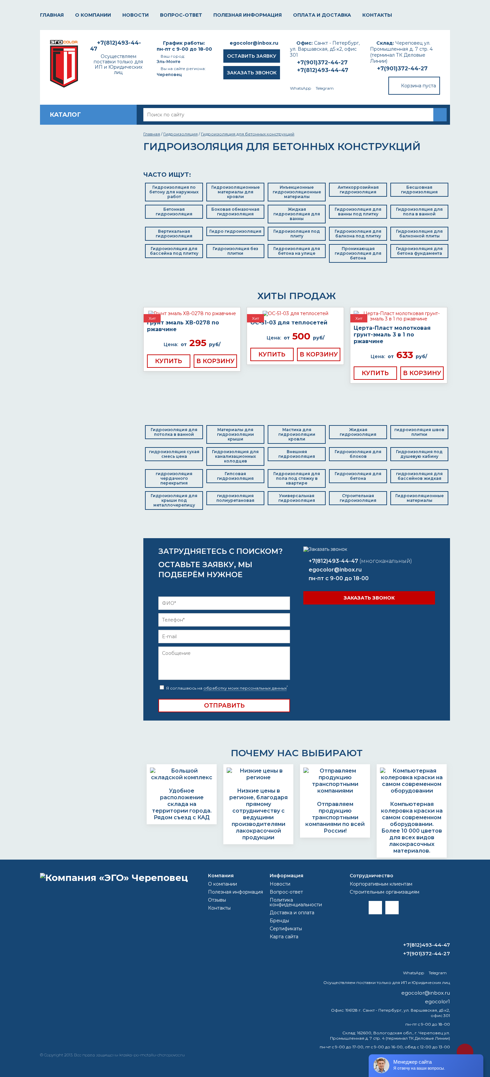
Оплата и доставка (322, 15)
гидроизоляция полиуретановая (235, 498)
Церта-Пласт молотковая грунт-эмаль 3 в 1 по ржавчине (392, 334)
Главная (52, 15)
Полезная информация (247, 15)
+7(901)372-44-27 (402, 68)
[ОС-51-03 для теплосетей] (295, 313)
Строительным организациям (384, 892)
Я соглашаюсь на (226, 688)
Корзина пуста (418, 86)
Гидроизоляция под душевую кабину (419, 454)
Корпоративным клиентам (381, 884)
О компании (93, 15)
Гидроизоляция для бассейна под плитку (174, 251)
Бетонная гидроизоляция (174, 211)
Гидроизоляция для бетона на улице (296, 251)
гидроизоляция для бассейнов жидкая (419, 476)
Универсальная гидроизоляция (296, 498)
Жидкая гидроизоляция (358, 432)
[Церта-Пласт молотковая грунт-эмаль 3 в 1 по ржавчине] (399, 316)
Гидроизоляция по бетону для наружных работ (174, 192)
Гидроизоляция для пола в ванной (419, 211)
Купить (168, 361)
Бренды (279, 921)
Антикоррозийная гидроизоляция (358, 189)
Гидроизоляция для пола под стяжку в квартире (296, 478)
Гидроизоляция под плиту (296, 233)
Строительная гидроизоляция (358, 498)
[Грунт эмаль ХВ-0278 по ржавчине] (192, 313)
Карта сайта (284, 937)
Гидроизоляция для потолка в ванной (174, 432)
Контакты (377, 15)
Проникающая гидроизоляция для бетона (358, 253)
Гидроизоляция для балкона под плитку (358, 233)
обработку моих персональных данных (245, 688)
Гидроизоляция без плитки (235, 251)
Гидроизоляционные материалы (419, 498)
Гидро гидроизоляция (235, 231)
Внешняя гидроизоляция (296, 454)
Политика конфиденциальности (296, 902)
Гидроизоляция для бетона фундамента (419, 251)
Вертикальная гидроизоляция (174, 233)
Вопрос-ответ (181, 15)
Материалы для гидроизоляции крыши (235, 434)
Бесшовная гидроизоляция (419, 189)
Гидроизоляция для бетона (358, 476)
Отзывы (217, 900)
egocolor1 (437, 1001)
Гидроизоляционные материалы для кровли (235, 192)
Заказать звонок (252, 73)
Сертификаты (286, 929)
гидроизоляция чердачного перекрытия (174, 478)
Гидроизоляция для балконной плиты (419, 233)
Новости (135, 15)
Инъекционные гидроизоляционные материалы (297, 192)
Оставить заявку (251, 56)
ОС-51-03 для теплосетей (288, 322)
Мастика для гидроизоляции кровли (296, 434)
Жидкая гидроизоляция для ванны (296, 214)
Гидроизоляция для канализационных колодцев (235, 456)
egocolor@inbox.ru (254, 43)
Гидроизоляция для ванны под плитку (358, 211)
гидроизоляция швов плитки (419, 432)
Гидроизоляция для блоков (358, 454)
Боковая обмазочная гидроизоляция (235, 211)
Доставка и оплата (292, 913)
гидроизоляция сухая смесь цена (174, 454)
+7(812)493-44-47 (322, 70)
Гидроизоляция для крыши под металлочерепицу (174, 500)
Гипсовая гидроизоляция (235, 476)
